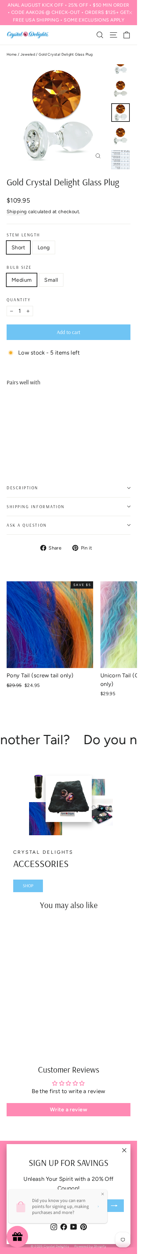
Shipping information (36, 506)
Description (22, 487)
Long (44, 247)
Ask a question (27, 525)
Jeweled (27, 54)
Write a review (68, 1109)
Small (51, 280)
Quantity (18, 299)
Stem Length (23, 234)
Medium (22, 280)
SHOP (28, 886)
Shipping (16, 212)
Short (18, 247)
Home (12, 54)
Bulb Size (19, 267)
